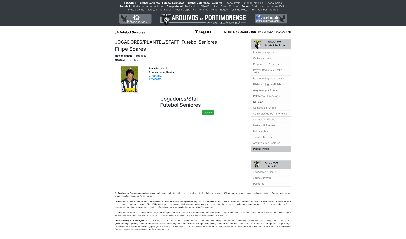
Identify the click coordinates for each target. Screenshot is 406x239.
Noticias (257, 101)
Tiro (252, 9)
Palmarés (258, 183)
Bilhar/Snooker (209, 6)
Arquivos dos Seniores (266, 142)
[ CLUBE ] (130, 2)
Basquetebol (175, 6)
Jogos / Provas (262, 177)
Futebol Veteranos (198, 2)
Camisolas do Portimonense (270, 113)
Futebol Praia (232, 2)
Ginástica (257, 6)
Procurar (208, 112)
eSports (217, 2)
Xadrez (273, 9)
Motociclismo (136, 9)
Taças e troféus (262, 137)
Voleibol (262, 9)
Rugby (224, 9)
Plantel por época (263, 52)
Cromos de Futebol (264, 119)
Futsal (245, 6)
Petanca (203, 9)
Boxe (223, 6)
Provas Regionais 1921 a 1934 (267, 71)
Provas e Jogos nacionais (268, 78)
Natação (152, 9)
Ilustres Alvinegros (264, 125)
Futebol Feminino (253, 2)
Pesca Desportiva (185, 9)
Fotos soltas (260, 131)
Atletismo (138, 6)
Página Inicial (261, 148)
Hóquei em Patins (276, 6)
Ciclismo (234, 6)
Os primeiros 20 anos (266, 64)
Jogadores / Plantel (265, 172)
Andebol (124, 6)
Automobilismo (155, 6)
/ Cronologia (267, 96)
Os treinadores (262, 58)
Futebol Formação (173, 2)
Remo (214, 9)
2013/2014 (155, 76)
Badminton (191, 6)
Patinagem (166, 9)
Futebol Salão (274, 2)
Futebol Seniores (149, 2)
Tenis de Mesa (238, 9)
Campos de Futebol (265, 107)
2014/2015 (155, 79)
